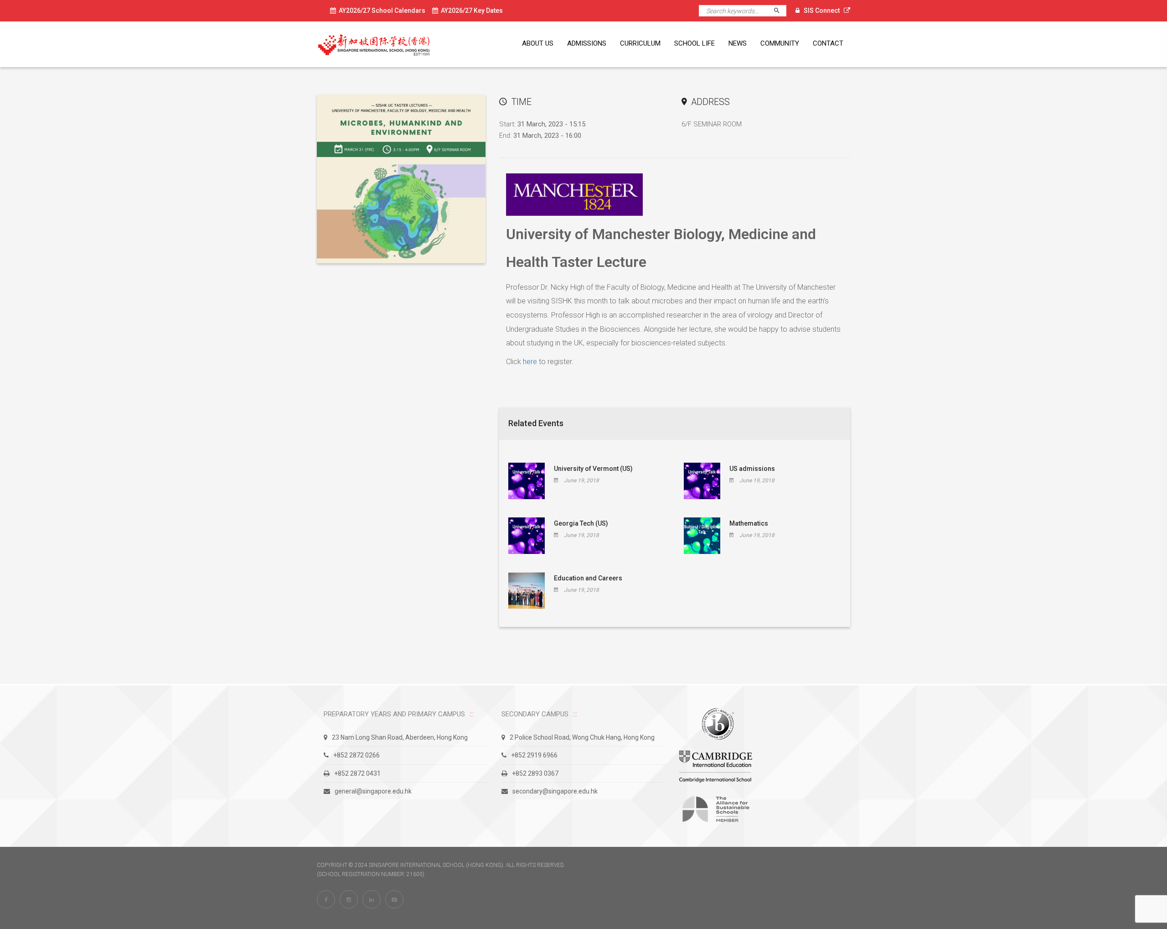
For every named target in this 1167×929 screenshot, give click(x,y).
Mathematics (748, 523)
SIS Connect (822, 10)
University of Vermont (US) (593, 468)
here (530, 361)
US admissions (752, 468)
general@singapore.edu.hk (373, 791)
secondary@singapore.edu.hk (555, 791)
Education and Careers (588, 578)
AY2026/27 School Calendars (380, 10)
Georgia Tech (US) (581, 523)
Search (780, 10)
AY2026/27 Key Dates (470, 10)
